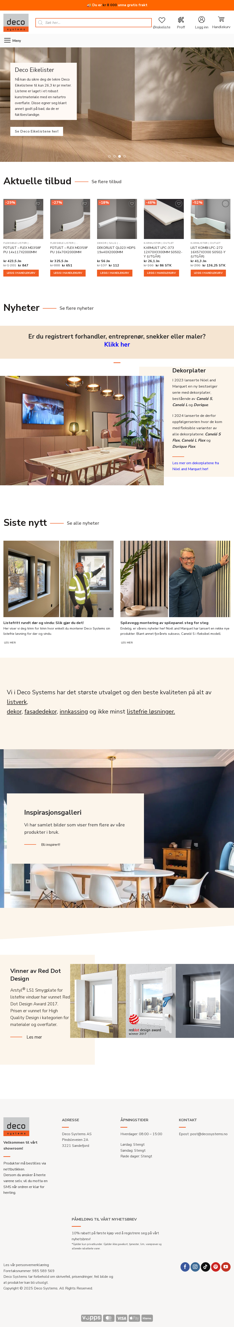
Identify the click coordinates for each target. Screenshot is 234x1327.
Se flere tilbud (107, 182)
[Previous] (7, 104)
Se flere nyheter (77, 308)
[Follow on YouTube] (226, 1267)
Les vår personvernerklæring (26, 1264)
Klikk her (117, 344)
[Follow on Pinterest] (216, 1267)
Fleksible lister (15, 243)
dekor (14, 712)
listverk (17, 702)
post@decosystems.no (209, 1134)
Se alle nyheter (83, 523)
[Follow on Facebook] (185, 1267)
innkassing (74, 712)
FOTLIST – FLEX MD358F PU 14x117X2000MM (22, 250)
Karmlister (152, 243)
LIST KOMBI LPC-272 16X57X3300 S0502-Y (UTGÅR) (208, 252)
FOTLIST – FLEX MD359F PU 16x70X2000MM (69, 250)
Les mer (10, 642)
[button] (201, 22)
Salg (112, 243)
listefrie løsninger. (151, 712)
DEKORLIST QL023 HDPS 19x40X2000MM (116, 250)
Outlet (168, 243)
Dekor (102, 243)
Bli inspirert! (50, 844)
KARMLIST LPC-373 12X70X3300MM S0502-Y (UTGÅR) (163, 252)
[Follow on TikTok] (205, 1267)
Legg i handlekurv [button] (21, 273)
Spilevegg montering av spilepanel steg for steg (164, 622)
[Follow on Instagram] (195, 1267)
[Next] (227, 104)
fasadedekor (40, 712)
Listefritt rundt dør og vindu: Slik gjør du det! (43, 622)
